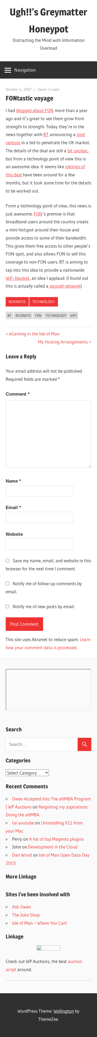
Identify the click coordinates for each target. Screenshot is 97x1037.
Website (14, 534)
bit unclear (77, 150)
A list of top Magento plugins (56, 839)
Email (13, 507)
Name (13, 481)
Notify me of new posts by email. (44, 606)
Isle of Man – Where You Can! (39, 923)
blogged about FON (35, 110)
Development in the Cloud (52, 847)
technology (43, 301)
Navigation (25, 70)
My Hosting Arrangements (63, 342)
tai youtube (23, 823)
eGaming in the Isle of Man (34, 333)
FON (38, 214)
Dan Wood (22, 855)
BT (45, 134)
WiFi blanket (17, 278)
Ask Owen (21, 907)
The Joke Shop (26, 915)
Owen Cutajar (49, 89)
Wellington (64, 1011)
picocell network (65, 286)
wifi (73, 315)
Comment (18, 394)
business (17, 301)
